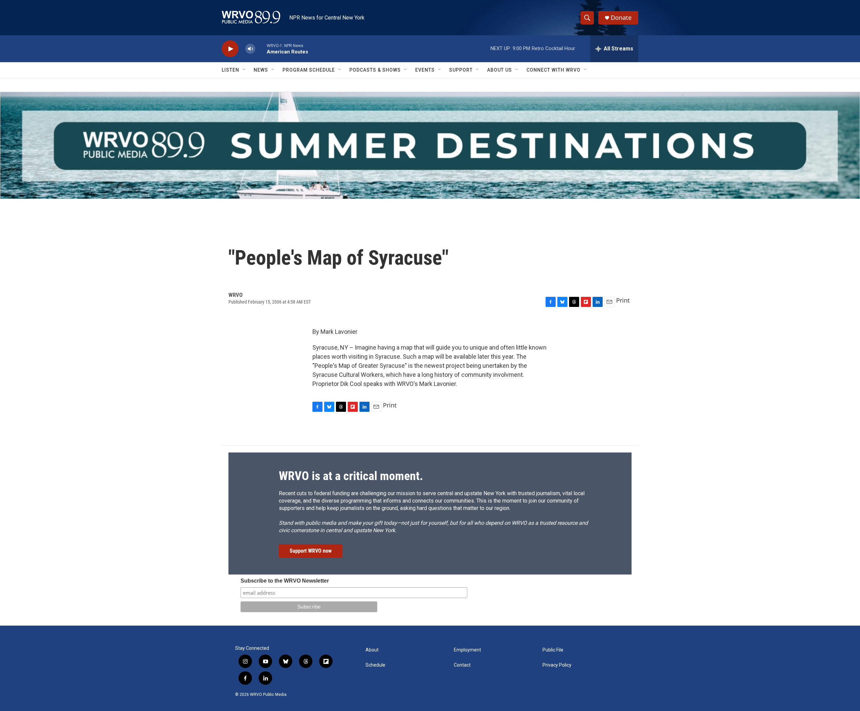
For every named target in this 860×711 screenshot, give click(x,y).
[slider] (261, 48)
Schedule (375, 665)
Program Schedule (309, 70)
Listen (230, 70)
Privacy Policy (557, 665)
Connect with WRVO (553, 70)
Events (425, 70)
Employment (467, 650)
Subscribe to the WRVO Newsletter (285, 581)
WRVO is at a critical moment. (351, 476)
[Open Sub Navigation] (244, 70)
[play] (230, 49)
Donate (621, 17)
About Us (499, 70)
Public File (553, 650)
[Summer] (430, 145)
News (261, 70)
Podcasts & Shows (375, 70)
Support (461, 70)
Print (623, 300)
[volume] (250, 48)
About (372, 650)
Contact (462, 665)
